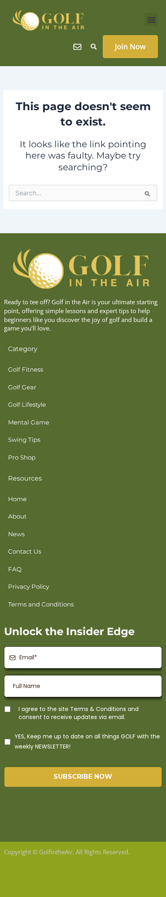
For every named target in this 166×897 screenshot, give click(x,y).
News (16, 534)
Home (17, 499)
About (17, 516)
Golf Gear (22, 387)
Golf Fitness (25, 369)
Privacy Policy (28, 586)
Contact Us (24, 551)
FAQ (15, 569)
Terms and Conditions (41, 604)
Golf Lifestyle (27, 404)
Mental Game (28, 422)
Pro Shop (21, 457)
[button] (151, 19)
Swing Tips (24, 439)
